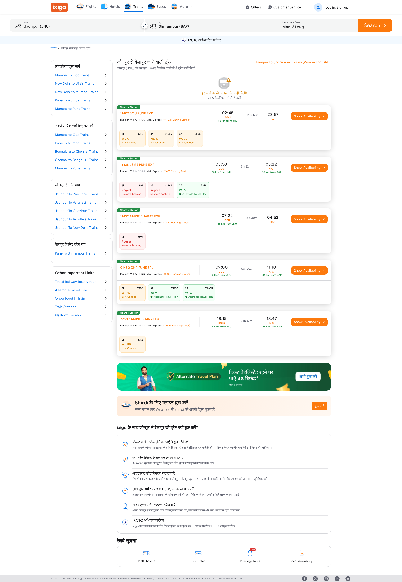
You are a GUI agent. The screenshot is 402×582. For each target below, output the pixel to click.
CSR (240, 578)
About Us (209, 578)
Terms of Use (163, 578)
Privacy (150, 578)
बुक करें (319, 406)
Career (176, 578)
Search (372, 25)
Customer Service (192, 578)
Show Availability (307, 116)
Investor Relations (226, 578)
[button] (330, 7)
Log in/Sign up (337, 7)
